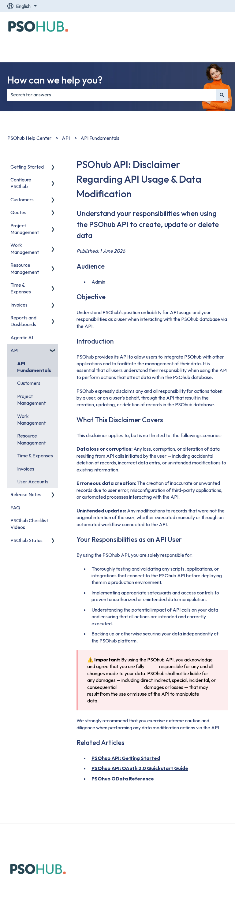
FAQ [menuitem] (15, 507)
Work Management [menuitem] (24, 248)
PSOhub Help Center (29, 138)
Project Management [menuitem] (24, 228)
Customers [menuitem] (22, 199)
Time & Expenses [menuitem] (20, 288)
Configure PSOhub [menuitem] (20, 183)
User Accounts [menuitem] (32, 481)
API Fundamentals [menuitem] (34, 366)
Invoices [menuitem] (19, 305)
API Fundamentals (99, 138)
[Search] (222, 94)
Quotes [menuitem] (18, 212)
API (66, 138)
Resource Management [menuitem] (24, 268)
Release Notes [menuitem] (25, 494)
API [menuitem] (14, 350)
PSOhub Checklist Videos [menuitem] (29, 523)
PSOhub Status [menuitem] (26, 540)
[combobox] (111, 94)
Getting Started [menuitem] (27, 167)
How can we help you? (55, 80)
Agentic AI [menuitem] (21, 337)
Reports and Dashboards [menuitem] (23, 320)
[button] (53, 167)
